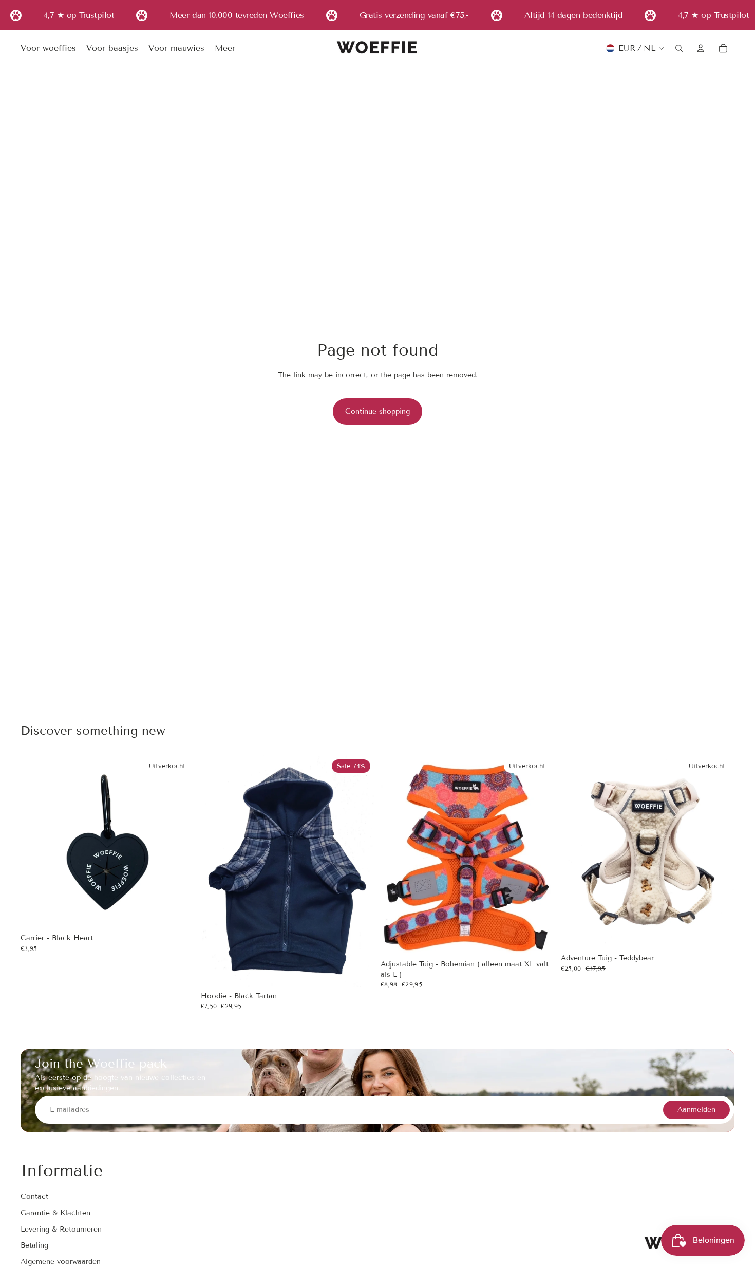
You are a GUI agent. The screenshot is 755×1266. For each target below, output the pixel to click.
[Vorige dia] (216, 871)
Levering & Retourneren (61, 1229)
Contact (34, 1197)
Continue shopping (377, 411)
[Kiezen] (358, 971)
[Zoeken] (679, 48)
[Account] (700, 48)
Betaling (34, 1245)
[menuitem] (225, 48)
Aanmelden (696, 1110)
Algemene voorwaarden (61, 1261)
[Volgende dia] (359, 871)
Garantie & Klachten (55, 1212)
